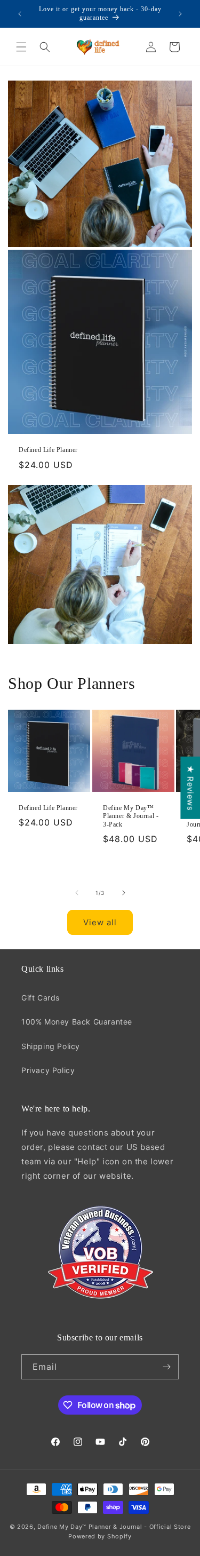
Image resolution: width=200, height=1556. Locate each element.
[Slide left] (77, 892)
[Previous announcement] (19, 14)
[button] (21, 47)
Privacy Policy (48, 1070)
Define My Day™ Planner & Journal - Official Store (113, 1526)
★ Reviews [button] (190, 788)
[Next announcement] (180, 14)
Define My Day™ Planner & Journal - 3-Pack (130, 816)
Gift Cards (40, 997)
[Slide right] (123, 892)
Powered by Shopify (100, 1536)
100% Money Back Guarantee (76, 1021)
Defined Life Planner (48, 450)
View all (100, 922)
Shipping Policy (50, 1046)
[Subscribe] (166, 1366)
